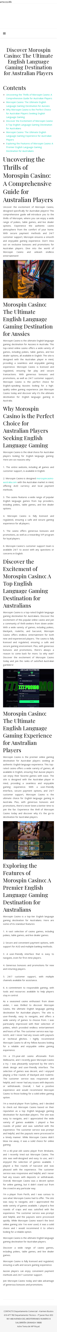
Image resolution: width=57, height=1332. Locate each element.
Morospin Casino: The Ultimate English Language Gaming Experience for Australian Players (29, 136)
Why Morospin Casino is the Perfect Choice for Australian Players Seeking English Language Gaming (28, 113)
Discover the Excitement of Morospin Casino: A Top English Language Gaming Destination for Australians (29, 124)
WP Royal (35, 1326)
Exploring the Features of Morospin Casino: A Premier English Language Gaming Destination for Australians (29, 147)
